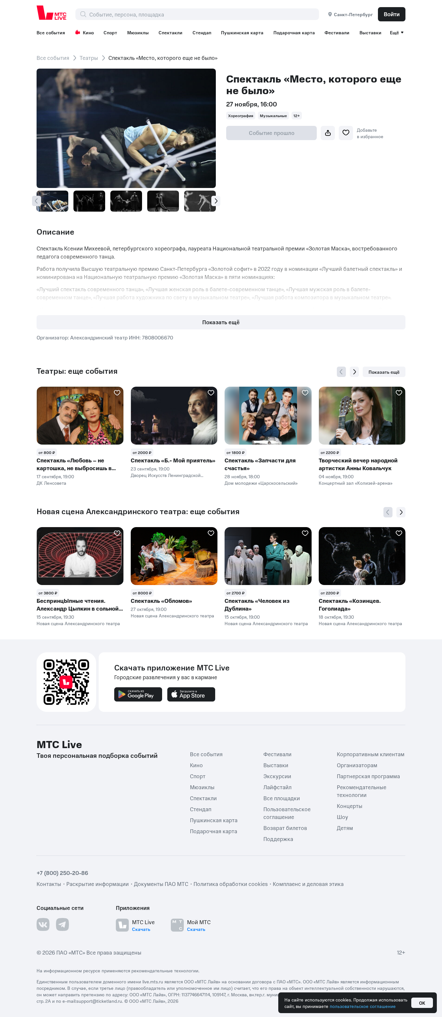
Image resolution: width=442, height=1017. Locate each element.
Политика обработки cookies (230, 884)
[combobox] (204, 14)
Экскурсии (277, 776)
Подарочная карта (294, 32)
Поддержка (278, 839)
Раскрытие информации (97, 884)
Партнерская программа (368, 776)
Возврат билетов (285, 828)
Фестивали (337, 32)
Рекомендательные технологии (361, 791)
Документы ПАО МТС (161, 884)
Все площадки (281, 798)
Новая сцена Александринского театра (78, 623)
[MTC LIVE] (52, 13)
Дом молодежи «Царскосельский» (261, 483)
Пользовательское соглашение (287, 813)
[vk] (43, 924)
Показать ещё (221, 322)
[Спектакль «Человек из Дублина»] (268, 556)
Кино (88, 32)
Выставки (370, 32)
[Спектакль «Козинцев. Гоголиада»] (362, 556)
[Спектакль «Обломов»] (174, 556)
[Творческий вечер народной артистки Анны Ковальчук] (362, 416)
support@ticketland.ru (99, 1001)
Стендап (202, 32)
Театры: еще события (77, 370)
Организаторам (357, 765)
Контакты (49, 884)
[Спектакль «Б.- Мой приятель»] (174, 416)
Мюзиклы (138, 32)
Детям (345, 828)
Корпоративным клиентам (370, 754)
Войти (392, 14)
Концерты (349, 806)
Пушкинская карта (242, 32)
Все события (51, 32)
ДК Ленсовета (51, 483)
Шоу (342, 817)
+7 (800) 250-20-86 (62, 873)
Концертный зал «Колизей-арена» (355, 483)
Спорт (110, 32)
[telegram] (62, 924)
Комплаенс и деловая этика (308, 884)
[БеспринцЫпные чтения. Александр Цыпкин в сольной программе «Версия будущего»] (80, 556)
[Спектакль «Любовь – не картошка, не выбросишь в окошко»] (80, 416)
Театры (89, 57)
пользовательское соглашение (363, 1006)
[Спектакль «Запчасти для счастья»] (268, 416)
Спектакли (170, 32)
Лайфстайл (277, 787)
